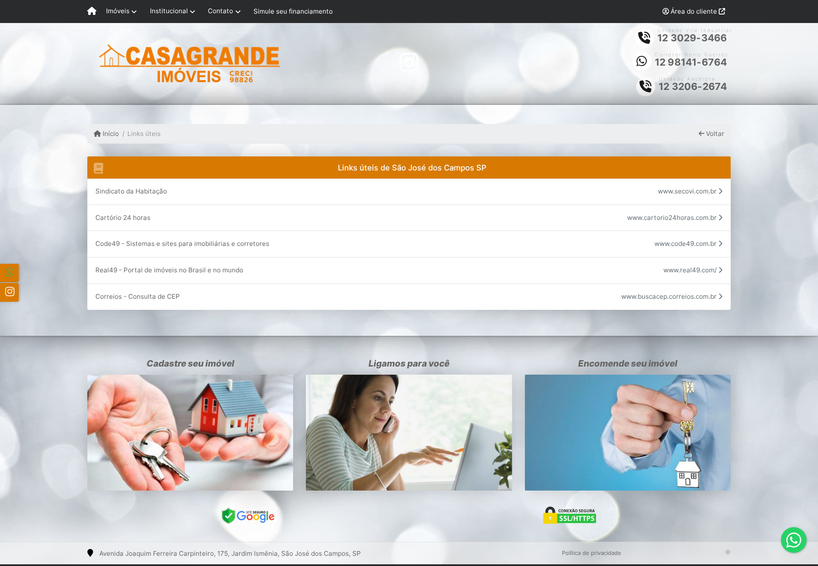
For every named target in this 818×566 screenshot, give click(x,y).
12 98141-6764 (691, 62)
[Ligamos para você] (409, 433)
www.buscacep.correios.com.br (669, 296)
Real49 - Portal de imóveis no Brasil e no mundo (169, 270)
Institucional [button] (169, 11)
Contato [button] (220, 11)
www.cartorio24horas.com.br (672, 218)
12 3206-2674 (693, 86)
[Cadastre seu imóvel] (190, 433)
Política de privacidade (591, 552)
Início (110, 134)
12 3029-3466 (692, 38)
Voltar (714, 134)
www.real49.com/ (690, 270)
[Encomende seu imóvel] (628, 433)
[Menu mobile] (91, 11)
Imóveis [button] (118, 11)
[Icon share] (409, 62)
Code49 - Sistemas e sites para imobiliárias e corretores (182, 244)
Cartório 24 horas (122, 218)
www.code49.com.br (686, 244)
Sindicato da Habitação (131, 191)
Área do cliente (694, 11)
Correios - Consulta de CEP (137, 296)
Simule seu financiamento (293, 11)
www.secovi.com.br (688, 191)
